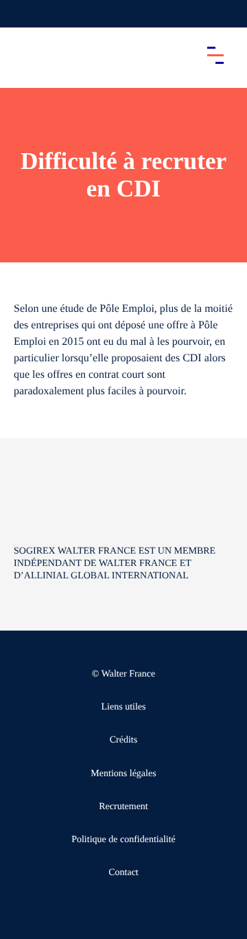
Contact (123, 873)
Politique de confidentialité (123, 840)
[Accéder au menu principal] (215, 55)
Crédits (123, 740)
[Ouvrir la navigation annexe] (22, 13)
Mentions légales (123, 774)
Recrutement (123, 807)
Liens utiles (124, 707)
